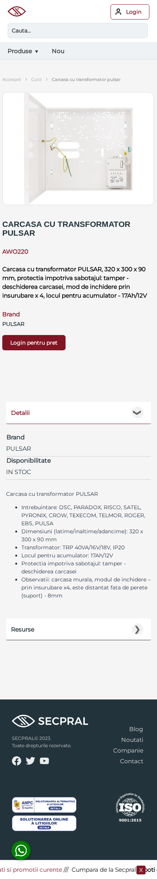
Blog (136, 729)
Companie (128, 750)
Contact (131, 761)
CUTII (36, 79)
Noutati (132, 739)
